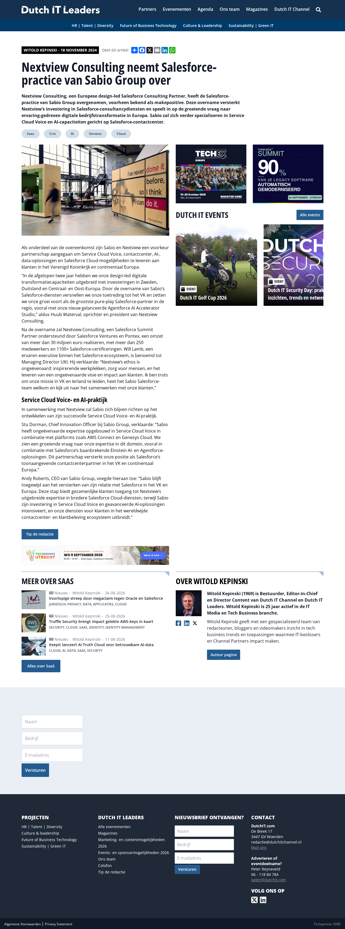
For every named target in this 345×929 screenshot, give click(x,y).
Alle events (310, 214)
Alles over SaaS (41, 666)
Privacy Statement (58, 924)
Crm (52, 133)
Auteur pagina (224, 654)
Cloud (121, 133)
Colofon (105, 865)
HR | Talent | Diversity (42, 826)
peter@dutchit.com (268, 879)
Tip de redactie (40, 534)
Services (95, 133)
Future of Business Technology (49, 839)
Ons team (107, 859)
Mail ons (259, 847)
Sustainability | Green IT (44, 846)
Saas (30, 133)
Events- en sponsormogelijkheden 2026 (133, 852)
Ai (72, 133)
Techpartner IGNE (327, 924)
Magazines (108, 833)
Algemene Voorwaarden (23, 924)
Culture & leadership (40, 833)
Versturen (35, 770)
